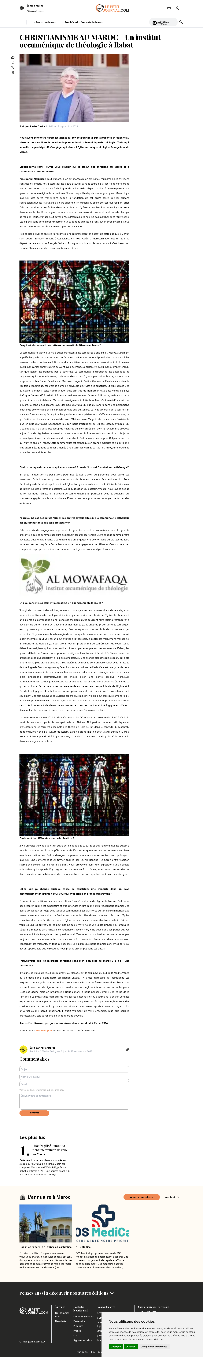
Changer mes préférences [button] (154, 1346)
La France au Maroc (44, 22)
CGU (75, 1335)
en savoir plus (44, 1030)
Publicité (78, 1326)
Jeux (99, 1335)
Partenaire (79, 1321)
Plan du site (83, 1351)
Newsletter (61, 1321)
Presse (77, 1330)
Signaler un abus (82, 1340)
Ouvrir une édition (83, 1316)
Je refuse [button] (130, 1346)
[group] (173, 21)
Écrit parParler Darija (32, 126)
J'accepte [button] (116, 1346)
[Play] (174, 22)
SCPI (99, 1317)
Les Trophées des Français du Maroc (81, 22)
